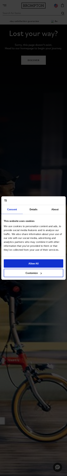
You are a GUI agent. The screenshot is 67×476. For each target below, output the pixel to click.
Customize (32, 273)
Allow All (33, 263)
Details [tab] (34, 209)
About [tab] (55, 209)
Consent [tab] (12, 209)
